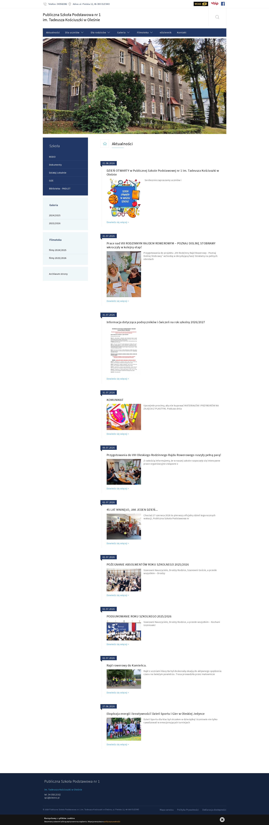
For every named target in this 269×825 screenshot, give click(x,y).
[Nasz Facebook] (223, 4)
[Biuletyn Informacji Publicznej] (215, 3)
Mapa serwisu (167, 809)
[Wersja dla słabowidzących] (201, 4)
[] (217, 17)
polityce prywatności (112, 821)
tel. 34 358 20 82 (52, 794)
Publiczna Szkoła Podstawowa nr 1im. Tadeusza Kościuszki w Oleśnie (72, 17)
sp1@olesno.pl (52, 797)
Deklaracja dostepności (214, 809)
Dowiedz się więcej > (118, 222)
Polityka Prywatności (188, 809)
